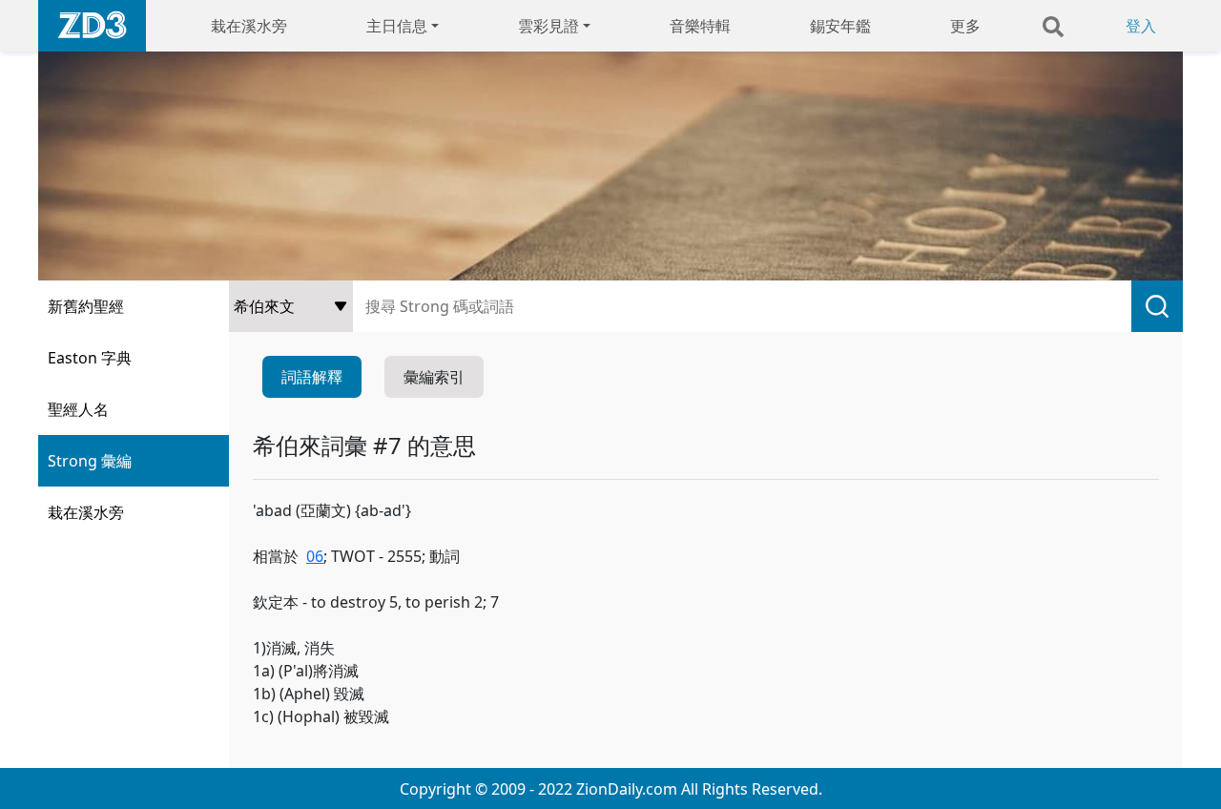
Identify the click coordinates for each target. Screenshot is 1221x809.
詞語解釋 (311, 376)
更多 (965, 25)
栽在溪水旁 (249, 25)
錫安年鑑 (840, 25)
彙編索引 (434, 376)
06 (314, 556)
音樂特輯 (700, 25)
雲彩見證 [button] (548, 25)
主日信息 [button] (396, 25)
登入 (1141, 25)
